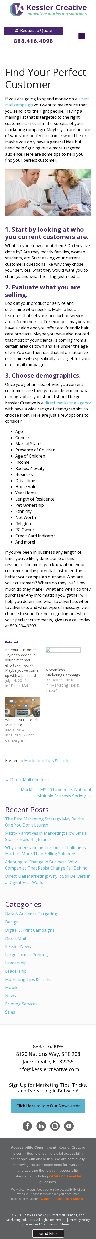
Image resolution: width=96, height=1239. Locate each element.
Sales (10, 1012)
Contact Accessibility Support (62, 1199)
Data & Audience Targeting (31, 914)
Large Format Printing (26, 955)
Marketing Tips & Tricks (47, 760)
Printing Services (21, 1004)
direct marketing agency (68, 403)
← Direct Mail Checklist (27, 779)
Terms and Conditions (40, 1224)
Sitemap (66, 1224)
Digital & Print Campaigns (30, 930)
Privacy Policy (80, 1220)
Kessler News (18, 946)
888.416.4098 (33, 41)
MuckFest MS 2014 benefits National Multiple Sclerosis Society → (56, 793)
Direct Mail (15, 938)
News (10, 995)
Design (12, 922)
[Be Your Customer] (25, 667)
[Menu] (81, 35)
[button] (33, 31)
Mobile (11, 987)
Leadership (16, 963)
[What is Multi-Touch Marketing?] (22, 707)
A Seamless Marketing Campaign (63, 672)
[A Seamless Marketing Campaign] (63, 657)
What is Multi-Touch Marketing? (21, 722)
